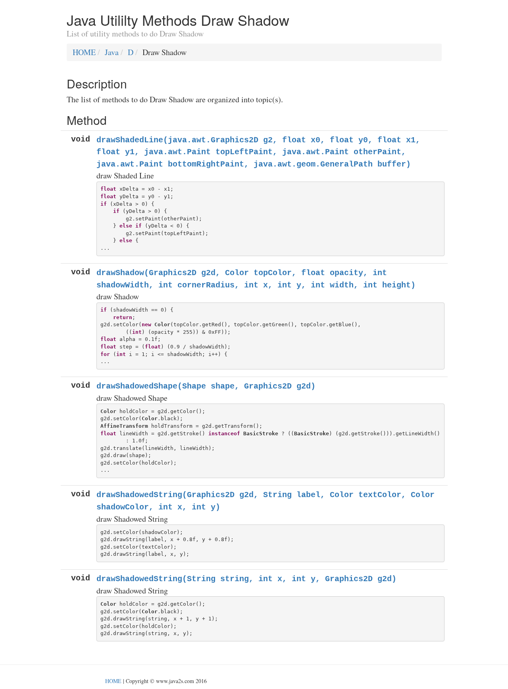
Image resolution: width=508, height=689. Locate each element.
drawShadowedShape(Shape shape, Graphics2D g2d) (206, 386)
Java (112, 52)
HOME (84, 52)
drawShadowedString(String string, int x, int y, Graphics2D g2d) (246, 579)
